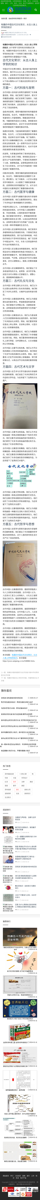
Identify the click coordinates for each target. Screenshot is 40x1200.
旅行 (28, 1176)
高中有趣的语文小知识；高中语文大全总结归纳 (18, 732)
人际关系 (18, 1176)
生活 (17, 1178)
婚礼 (17, 789)
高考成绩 (8, 789)
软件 (14, 782)
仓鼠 (14, 778)
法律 (22, 782)
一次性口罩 (23, 774)
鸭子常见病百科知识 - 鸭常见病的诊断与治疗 (17, 702)
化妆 (17, 793)
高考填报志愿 (9, 774)
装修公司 (27, 789)
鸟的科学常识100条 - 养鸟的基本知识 (14, 708)
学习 (11, 1176)
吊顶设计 (24, 778)
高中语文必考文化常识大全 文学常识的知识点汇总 (19, 720)
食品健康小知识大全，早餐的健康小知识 (15, 751)
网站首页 (6, 1176)
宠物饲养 (8, 793)
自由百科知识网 (20, 12)
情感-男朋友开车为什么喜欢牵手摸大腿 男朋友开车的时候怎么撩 (25, 849)
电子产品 (23, 1178)
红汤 (6, 782)
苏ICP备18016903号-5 (24, 1184)
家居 (6, 786)
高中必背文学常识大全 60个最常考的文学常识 (17, 738)
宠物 (23, 1176)
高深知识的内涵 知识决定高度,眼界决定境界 (16, 714)
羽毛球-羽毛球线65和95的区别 (12, 698)
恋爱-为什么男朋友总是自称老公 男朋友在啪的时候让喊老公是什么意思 (25, 907)
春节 (14, 786)
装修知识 (27, 793)
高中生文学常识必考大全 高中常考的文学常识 (17, 726)
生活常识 (8, 797)
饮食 (6, 778)
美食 (31, 782)
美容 (22, 786)
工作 (32, 1176)
